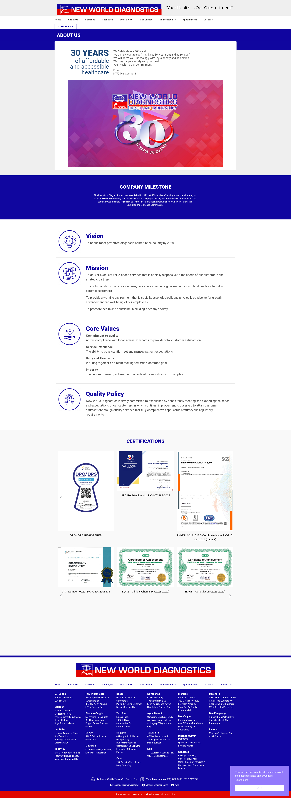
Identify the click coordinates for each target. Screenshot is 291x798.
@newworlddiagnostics (157, 785)
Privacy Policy (169, 794)
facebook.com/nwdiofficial (126, 785)
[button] (61, 498)
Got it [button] (259, 787)
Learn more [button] (242, 780)
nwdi (177, 785)
